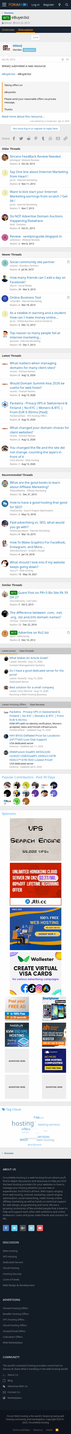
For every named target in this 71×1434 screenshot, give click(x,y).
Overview (8, 30)
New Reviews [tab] (37, 704)
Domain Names (27, 371)
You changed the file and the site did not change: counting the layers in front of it (37, 452)
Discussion (25, 30)
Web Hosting (32, 460)
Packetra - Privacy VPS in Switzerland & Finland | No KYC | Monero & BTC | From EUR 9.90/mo (36, 716)
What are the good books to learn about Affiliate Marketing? (35, 484)
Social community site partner (32, 262)
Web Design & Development (19, 1285)
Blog (10, 1380)
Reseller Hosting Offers (16, 1314)
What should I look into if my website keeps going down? (37, 564)
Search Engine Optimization (38, 510)
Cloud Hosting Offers (15, 1325)
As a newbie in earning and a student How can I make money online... (38, 315)
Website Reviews (30, 160)
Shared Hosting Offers (15, 1308)
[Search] (66, 4)
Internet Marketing (27, 180)
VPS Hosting (10, 1256)
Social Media (25, 285)
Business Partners (29, 265)
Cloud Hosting (11, 1268)
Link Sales (32, 601)
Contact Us (14, 1392)
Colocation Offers (13, 1337)
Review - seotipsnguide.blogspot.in (36, 236)
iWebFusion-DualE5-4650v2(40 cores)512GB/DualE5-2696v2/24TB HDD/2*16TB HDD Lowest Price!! (32, 756)
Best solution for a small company (31, 687)
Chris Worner (17, 460)
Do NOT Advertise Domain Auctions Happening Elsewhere (36, 218)
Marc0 (13, 285)
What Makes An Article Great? (28, 658)
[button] (4, 4)
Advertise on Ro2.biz (33, 632)
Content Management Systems (27, 665)
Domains (21, 224)
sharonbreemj (17, 601)
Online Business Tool (25, 297)
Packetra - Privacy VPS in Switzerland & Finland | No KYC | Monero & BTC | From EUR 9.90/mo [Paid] (38, 407)
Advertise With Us (18, 1386)
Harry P (14, 570)
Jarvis (13, 180)
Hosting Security (12, 1273)
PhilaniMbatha (17, 490)
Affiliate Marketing (36, 490)
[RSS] (57, 1430)
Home (49, 1430)
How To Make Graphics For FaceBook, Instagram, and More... (38, 544)
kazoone (14, 341)
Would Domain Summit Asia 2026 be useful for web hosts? (37, 385)
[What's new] (59, 4)
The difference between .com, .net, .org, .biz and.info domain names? (36, 614)
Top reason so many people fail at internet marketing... (35, 335)
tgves (13, 636)
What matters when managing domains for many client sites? (33, 365)
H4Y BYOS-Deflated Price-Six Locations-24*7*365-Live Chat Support (35, 737)
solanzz (14, 265)
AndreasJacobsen (19, 530)
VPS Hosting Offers (37, 415)
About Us (13, 1374)
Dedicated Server (19, 681)
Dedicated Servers (13, 1262)
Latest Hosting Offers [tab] (14, 704)
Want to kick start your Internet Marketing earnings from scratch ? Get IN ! (39, 196)
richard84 (15, 301)
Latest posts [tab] (9, 650)
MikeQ (8, 22)
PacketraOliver (17, 415)
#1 (67, 59)
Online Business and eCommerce (34, 321)
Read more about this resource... (23, 116)
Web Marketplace (13, 1342)
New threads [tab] (27, 650)
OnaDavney (16, 510)
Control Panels (11, 1279)
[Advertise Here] (17, 1061)
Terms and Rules (21, 1430)
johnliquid (15, 160)
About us (38, 1430)
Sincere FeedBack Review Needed (35, 156)
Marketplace (15, 1397)
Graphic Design (36, 550)
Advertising (23, 636)
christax (14, 620)
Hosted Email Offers (14, 1331)
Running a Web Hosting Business (28, 694)
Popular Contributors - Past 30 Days (28, 777)
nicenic (13, 371)
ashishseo (15, 239)
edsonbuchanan (18, 550)
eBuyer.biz (8, 74)
